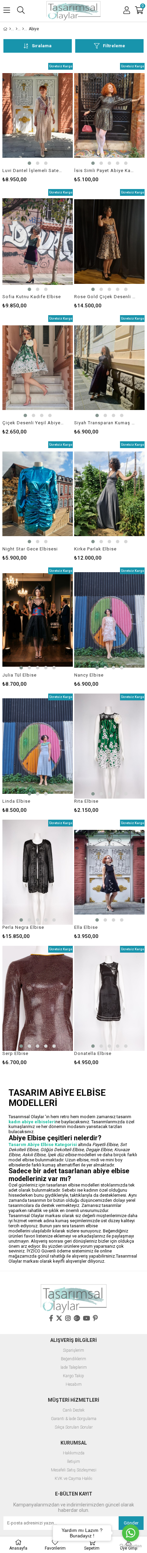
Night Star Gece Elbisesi (30, 548)
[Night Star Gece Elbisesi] (37, 493)
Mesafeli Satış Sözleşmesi (73, 1470)
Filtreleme (114, 45)
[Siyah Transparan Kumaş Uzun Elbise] (109, 367)
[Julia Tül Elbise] (37, 619)
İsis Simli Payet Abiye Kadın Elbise (105, 170)
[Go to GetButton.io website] (131, 1546)
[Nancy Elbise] (109, 619)
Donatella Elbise (92, 1053)
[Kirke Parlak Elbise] (109, 493)
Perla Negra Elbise (23, 927)
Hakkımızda (73, 1453)
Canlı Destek (73, 1410)
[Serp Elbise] (37, 998)
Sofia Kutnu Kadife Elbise (31, 296)
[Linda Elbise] (37, 746)
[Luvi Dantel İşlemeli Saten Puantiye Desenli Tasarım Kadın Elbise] (37, 115)
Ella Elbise (86, 927)
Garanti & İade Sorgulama (73, 1419)
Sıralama (42, 45)
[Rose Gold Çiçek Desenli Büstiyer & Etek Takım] (109, 241)
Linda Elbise (16, 801)
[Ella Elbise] (109, 872)
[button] (29, 163)
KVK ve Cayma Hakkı (73, 1479)
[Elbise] (23, 29)
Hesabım (74, 1384)
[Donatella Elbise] (109, 998)
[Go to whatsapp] (130, 1532)
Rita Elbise (86, 801)
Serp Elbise (15, 1053)
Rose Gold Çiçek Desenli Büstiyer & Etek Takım (105, 296)
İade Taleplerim (74, 1367)
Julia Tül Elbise (19, 675)
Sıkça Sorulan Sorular (74, 1427)
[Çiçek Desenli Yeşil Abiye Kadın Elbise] (37, 367)
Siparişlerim (73, 1350)
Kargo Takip (73, 1376)
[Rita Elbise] (109, 746)
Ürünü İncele (53, 123)
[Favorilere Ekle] (38, 123)
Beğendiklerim (73, 1359)
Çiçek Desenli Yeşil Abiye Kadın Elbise (33, 422)
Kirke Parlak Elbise (95, 548)
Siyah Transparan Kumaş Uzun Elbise (105, 422)
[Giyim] (16, 29)
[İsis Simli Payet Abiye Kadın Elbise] (109, 115)
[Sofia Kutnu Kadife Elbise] (37, 241)
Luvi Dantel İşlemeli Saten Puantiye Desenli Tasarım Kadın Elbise (33, 170)
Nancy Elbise (89, 675)
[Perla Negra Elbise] (37, 872)
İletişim (73, 1462)
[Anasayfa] (10, 29)
